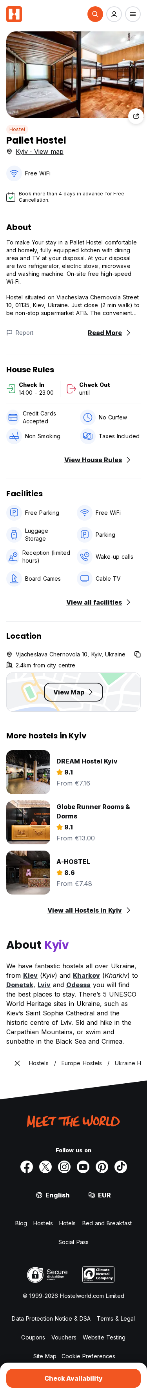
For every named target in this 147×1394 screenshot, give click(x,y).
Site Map (45, 1356)
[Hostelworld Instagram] (64, 1167)
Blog (21, 1223)
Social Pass (73, 1242)
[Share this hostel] (136, 116)
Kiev (30, 975)
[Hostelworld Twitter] (45, 1167)
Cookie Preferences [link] (89, 1356)
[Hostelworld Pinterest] (102, 1167)
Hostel (17, 129)
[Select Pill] (95, 14)
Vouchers (63, 1337)
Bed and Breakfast (107, 1223)
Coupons (33, 1337)
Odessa (78, 985)
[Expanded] (17, 1063)
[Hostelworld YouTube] (83, 1167)
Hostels (43, 1223)
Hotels (67, 1223)
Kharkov (86, 975)
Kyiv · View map (40, 151)
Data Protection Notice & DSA (51, 1318)
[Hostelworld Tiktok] (120, 1167)
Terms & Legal (116, 1318)
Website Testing (104, 1337)
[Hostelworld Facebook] (26, 1167)
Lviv (44, 985)
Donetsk (19, 985)
